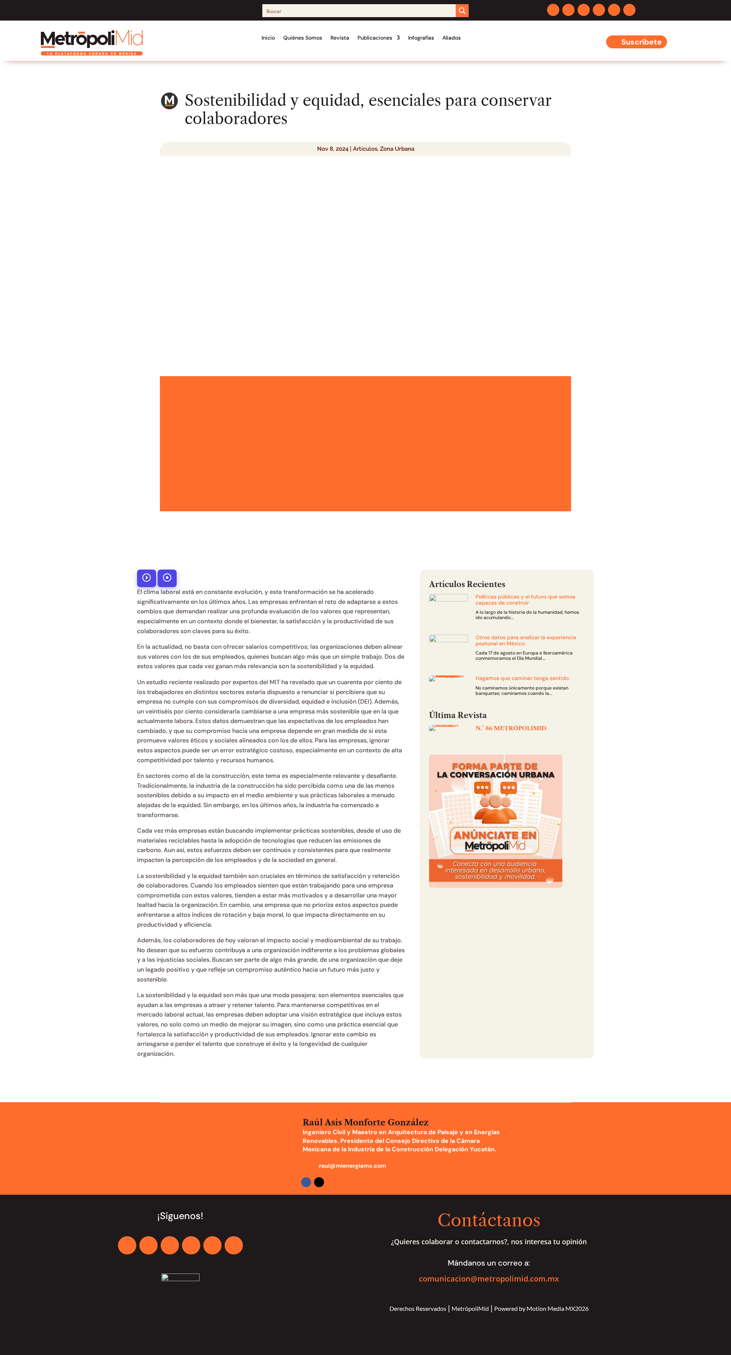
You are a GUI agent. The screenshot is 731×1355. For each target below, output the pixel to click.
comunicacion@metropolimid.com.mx (489, 1279)
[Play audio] (146, 578)
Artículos (365, 148)
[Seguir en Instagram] (584, 10)
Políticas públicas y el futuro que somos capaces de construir (525, 599)
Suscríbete (641, 42)
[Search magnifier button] (462, 10)
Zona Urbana (397, 148)
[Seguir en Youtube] (614, 10)
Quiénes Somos (302, 37)
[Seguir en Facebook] (553, 10)
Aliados (451, 37)
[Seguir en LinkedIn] (599, 10)
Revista (339, 37)
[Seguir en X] (568, 10)
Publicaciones (375, 37)
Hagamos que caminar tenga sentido (522, 678)
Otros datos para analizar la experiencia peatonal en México (526, 640)
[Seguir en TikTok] (629, 10)
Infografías (421, 37)
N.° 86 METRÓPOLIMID (511, 728)
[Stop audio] (167, 578)
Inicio (268, 37)
